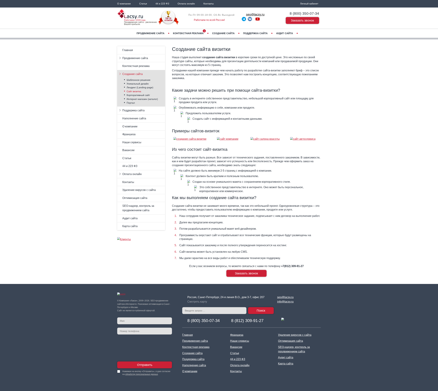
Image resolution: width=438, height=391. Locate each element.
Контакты (208, 3)
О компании (124, 3)
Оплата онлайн (186, 3)
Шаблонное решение (138, 80)
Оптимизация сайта (134, 198)
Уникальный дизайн (138, 83)
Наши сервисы (131, 142)
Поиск (261, 310)
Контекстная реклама (188, 33)
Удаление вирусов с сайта (139, 189)
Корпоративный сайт (138, 95)
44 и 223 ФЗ (162, 3)
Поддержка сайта (255, 33)
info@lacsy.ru (285, 301)
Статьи (143, 3)
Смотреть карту (197, 301)
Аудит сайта (284, 33)
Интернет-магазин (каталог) (142, 99)
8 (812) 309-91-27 (247, 320)
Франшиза (129, 134)
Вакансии (128, 150)
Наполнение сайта (134, 118)
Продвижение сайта (150, 33)
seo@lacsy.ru (255, 14)
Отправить (144, 365)
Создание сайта (223, 33)
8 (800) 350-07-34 (304, 13)
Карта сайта (130, 226)
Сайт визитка (134, 91)
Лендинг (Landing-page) (140, 87)
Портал (131, 102)
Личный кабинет (309, 3)
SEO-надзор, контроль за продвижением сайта (138, 208)
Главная (127, 50)
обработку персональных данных (141, 374)
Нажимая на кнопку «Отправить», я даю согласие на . (146, 372)
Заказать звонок (302, 20)
